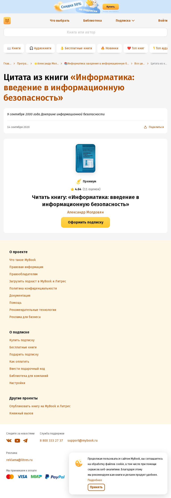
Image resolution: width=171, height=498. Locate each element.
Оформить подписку (85, 222)
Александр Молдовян (85, 212)
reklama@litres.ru (19, 460)
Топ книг (138, 48)
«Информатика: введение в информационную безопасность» (69, 87)
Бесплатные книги (78, 48)
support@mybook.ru (82, 440)
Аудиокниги (42, 48)
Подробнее (95, 480)
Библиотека (92, 21)
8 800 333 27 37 (51, 440)
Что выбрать (59, 21)
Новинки (112, 48)
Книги (16, 48)
